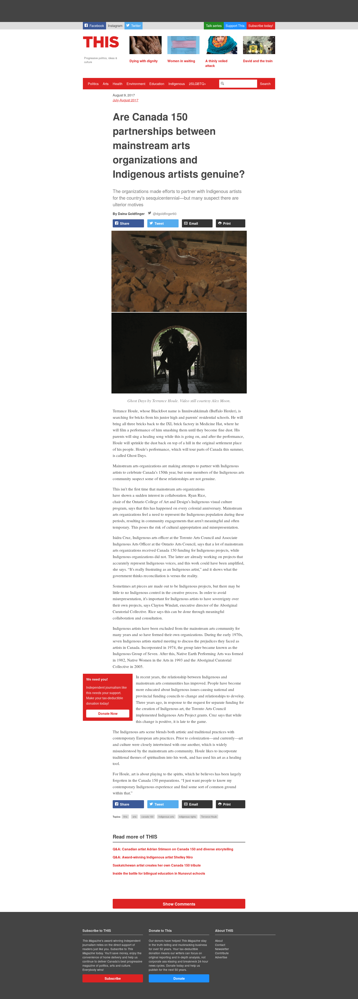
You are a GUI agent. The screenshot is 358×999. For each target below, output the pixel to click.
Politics (93, 83)
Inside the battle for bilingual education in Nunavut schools (159, 873)
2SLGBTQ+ (197, 83)
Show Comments (179, 904)
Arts (106, 83)
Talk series (214, 25)
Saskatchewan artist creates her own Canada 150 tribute (157, 865)
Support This (235, 25)
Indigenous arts (166, 816)
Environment (136, 83)
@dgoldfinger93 (165, 213)
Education (156, 83)
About (219, 940)
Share (124, 223)
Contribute (222, 953)
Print (227, 223)
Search (265, 83)
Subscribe (113, 978)
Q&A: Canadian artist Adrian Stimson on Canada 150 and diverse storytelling (173, 849)
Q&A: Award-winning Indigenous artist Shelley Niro (153, 857)
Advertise (221, 957)
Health (117, 83)
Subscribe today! (260, 25)
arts (135, 816)
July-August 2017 (125, 100)
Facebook (97, 25)
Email (193, 223)
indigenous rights (187, 816)
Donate (179, 978)
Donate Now (107, 713)
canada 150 (147, 816)
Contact (220, 945)
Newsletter (222, 949)
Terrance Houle (209, 816)
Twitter (136, 25)
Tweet (159, 223)
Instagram (115, 25)
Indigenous (176, 83)
